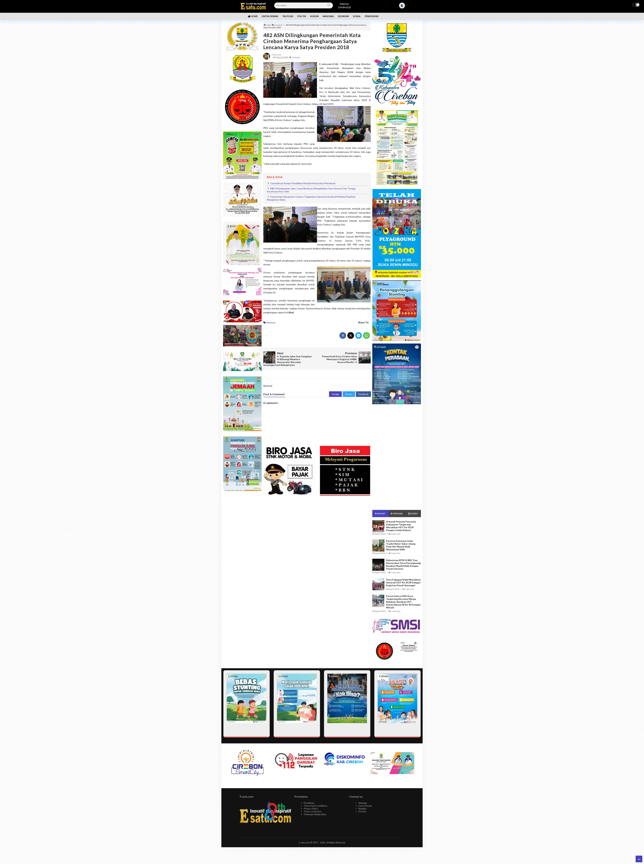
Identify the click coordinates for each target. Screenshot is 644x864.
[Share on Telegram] (358, 335)
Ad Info (362, 811)
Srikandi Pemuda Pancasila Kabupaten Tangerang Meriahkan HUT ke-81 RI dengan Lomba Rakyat (401, 526)
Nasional (270, 322)
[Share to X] (350, 335)
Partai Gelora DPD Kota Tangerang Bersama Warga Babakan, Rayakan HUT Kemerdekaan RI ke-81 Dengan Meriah (403, 602)
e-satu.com (304, 842)
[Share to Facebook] (342, 335)
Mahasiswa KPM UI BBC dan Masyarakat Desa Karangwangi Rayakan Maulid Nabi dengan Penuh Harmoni (403, 564)
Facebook (363, 394)
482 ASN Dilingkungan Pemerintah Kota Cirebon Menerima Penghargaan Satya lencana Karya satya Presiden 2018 (312, 41)
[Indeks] (402, 6)
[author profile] (266, 56)
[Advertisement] (242, 546)
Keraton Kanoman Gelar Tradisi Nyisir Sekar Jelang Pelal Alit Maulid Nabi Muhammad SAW (400, 545)
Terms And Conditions (315, 805)
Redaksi (362, 808)
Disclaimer (309, 802)
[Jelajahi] (637, 5)
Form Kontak (365, 805)
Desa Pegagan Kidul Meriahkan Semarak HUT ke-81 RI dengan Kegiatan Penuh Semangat (403, 582)
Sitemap (362, 802)
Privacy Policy (311, 808)
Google (335, 394)
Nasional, (296, 57)
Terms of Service (312, 811)
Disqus (349, 394)
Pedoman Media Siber (315, 814)
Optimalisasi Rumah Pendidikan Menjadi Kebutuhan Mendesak (302, 183)
